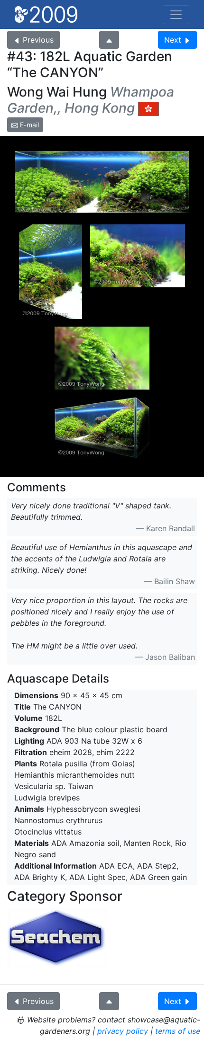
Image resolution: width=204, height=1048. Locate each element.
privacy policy (122, 1031)
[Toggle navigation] (176, 14)
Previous (38, 39)
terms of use (177, 1031)
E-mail (28, 125)
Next (172, 39)
